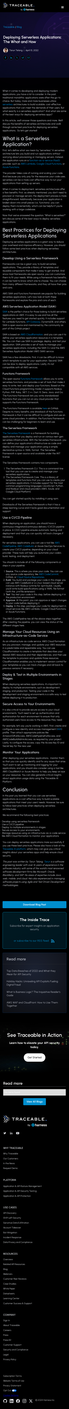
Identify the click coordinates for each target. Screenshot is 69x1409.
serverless (8, 104)
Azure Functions (11, 167)
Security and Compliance (15, 1349)
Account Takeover (12, 1227)
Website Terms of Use (13, 1381)
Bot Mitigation (10, 1232)
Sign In (6, 1320)
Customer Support (12, 1345)
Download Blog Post (34, 904)
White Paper (9, 1288)
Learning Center (11, 1298)
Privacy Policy (9, 1359)
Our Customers (10, 1158)
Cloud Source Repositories (30, 577)
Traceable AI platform (14, 848)
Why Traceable (10, 1153)
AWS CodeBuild (25, 546)
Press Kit (7, 1340)
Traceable (9, 27)
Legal (6, 1354)
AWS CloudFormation (32, 334)
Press (5, 1335)
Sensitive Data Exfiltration (16, 1223)
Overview (8, 1259)
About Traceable (11, 1325)
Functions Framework (32, 378)
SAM (5, 311)
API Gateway (33, 321)
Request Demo (10, 1168)
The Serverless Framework (16, 433)
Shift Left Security (12, 1218)
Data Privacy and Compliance (17, 1242)
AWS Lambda (28, 163)
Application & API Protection (17, 1196)
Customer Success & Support (17, 1303)
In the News (9, 1163)
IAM (59, 729)
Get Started (35, 1057)
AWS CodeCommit (48, 574)
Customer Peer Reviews (14, 1279)
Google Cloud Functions (48, 163)
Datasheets (9, 1293)
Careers (7, 1330)
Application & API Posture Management (22, 1186)
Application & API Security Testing (20, 1191)
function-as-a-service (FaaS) (44, 160)
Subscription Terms (12, 1376)
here (45, 408)
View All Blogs (34, 1101)
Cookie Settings (10, 1395)
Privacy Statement (12, 1386)
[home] (18, 7)
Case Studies (9, 1284)
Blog (19, 27)
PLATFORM (9, 1179)
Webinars (7, 1274)
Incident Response (12, 1237)
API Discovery (9, 1213)
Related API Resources (14, 1264)
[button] (62, 7)
